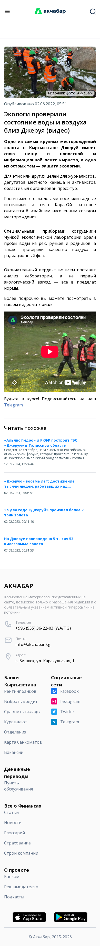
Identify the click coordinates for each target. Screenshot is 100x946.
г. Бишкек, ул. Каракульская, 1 (45, 660)
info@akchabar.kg (33, 644)
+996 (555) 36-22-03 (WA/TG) (43, 628)
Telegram (13, 405)
